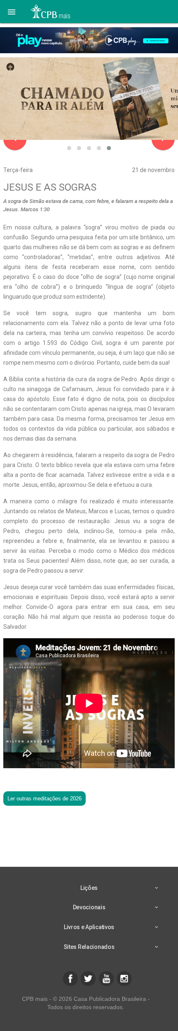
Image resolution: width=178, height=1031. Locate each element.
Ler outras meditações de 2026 (44, 798)
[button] (12, 11)
